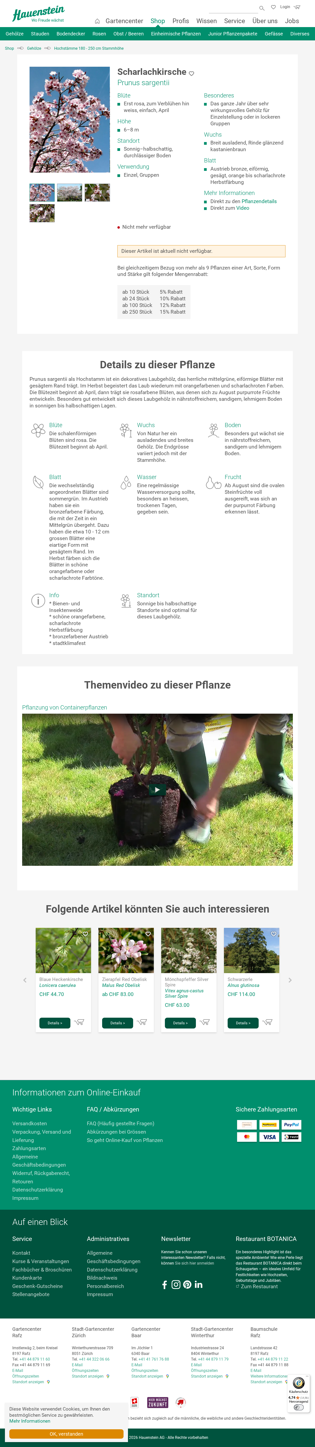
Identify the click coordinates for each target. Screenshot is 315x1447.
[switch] (299, 1407)
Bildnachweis (102, 1278)
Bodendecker (71, 34)
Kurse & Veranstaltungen (40, 1261)
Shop (158, 21)
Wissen (206, 21)
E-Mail (17, 1370)
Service (234, 21)
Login (285, 6)
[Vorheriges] (25, 981)
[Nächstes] (290, 981)
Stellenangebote (30, 1294)
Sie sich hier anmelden (194, 1263)
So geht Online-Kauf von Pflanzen (125, 1140)
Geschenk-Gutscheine (37, 1286)
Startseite (97, 21)
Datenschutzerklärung (37, 1190)
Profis (181, 21)
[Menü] (307, 1377)
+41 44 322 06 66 (94, 1359)
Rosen (99, 34)
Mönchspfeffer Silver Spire (186, 982)
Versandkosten (29, 1123)
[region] (70, 146)
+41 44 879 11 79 (213, 1359)
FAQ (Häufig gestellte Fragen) (120, 1123)
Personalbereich (105, 1286)
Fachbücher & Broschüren (42, 1270)
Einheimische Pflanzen (176, 34)
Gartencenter (124, 21)
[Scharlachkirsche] (70, 120)
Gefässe (274, 34)
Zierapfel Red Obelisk (124, 979)
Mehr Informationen (29, 1421)
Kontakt (21, 1253)
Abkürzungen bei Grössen (116, 1132)
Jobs (292, 21)
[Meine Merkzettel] (274, 8)
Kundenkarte (27, 1278)
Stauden (40, 34)
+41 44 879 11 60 (34, 1359)
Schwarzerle (240, 979)
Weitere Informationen (270, 1376)
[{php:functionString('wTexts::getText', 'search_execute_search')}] (262, 7)
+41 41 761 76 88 (154, 1359)
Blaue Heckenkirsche (61, 979)
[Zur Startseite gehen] (38, 14)
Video (242, 208)
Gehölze (15, 34)
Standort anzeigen (28, 1382)
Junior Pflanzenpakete (232, 34)
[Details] (79, 1022)
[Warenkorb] (296, 8)
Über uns (265, 21)
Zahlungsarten (29, 1148)
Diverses (299, 34)
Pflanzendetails (259, 201)
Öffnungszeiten (25, 1376)
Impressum (25, 1198)
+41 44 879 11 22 (273, 1359)
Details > (55, 1023)
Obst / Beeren (128, 34)
